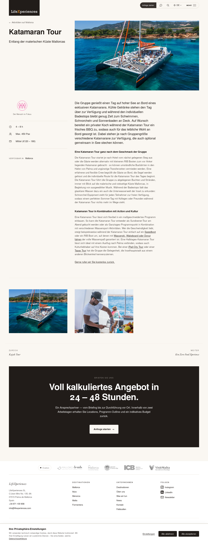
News (119, 500)
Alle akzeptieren (189, 533)
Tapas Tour (80, 250)
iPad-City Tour (135, 246)
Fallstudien (121, 509)
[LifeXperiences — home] (24, 8)
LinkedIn (168, 492)
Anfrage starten (148, 5)
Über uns (120, 491)
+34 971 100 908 (16, 503)
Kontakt (119, 504)
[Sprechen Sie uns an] (161, 5)
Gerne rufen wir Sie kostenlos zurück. (95, 262)
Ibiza (74, 491)
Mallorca (76, 487)
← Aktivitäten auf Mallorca (21, 22)
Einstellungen (149, 533)
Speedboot (150, 232)
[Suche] (168, 5)
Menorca (76, 495)
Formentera (77, 504)
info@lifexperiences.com (20, 508)
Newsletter (170, 497)
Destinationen (122, 487)
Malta (74, 500)
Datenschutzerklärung (18, 538)
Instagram (169, 487)
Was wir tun (121, 495)
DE (178, 5)
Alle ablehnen (167, 533)
